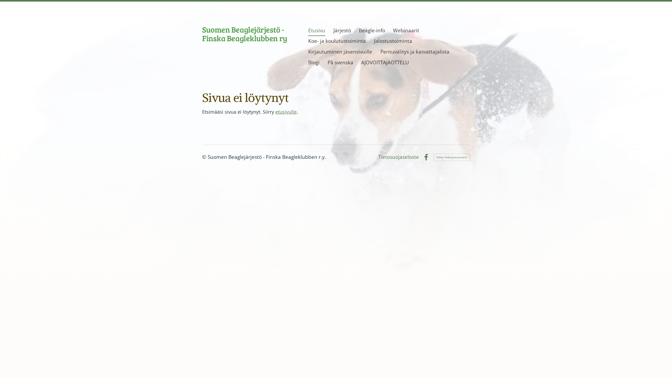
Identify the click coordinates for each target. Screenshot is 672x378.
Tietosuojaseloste (398, 157)
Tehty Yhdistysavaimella (451, 157)
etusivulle (286, 112)
